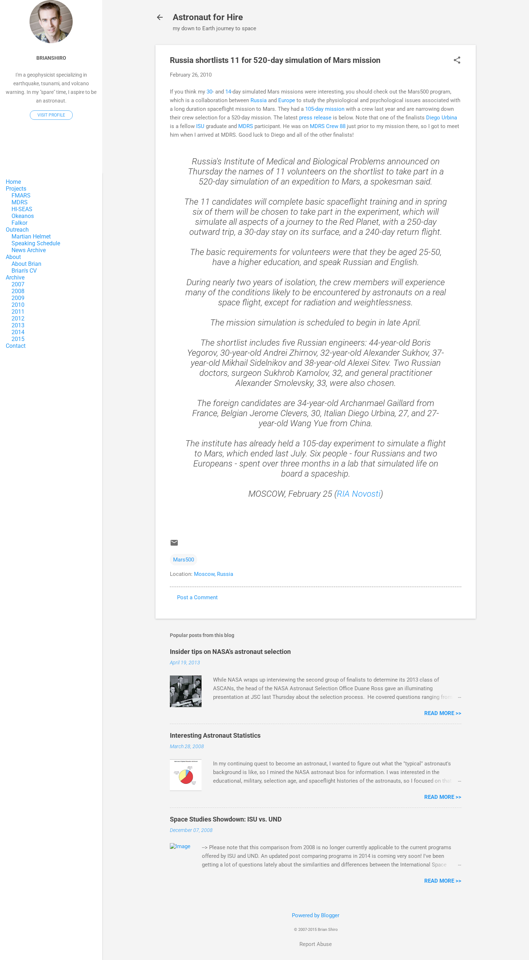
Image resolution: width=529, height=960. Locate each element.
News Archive (29, 250)
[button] (457, 61)
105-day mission (324, 109)
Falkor (19, 222)
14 (228, 91)
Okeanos (23, 216)
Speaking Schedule (36, 243)
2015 (18, 339)
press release (315, 117)
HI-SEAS (22, 209)
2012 (18, 318)
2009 (18, 298)
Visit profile (51, 115)
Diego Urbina (441, 117)
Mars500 (183, 559)
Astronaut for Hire (208, 17)
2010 (18, 304)
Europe (286, 100)
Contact (16, 345)
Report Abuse (315, 944)
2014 (18, 332)
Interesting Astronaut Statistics (215, 735)
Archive (15, 277)
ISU (200, 126)
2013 (18, 325)
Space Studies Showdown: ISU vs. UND (226, 819)
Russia (258, 100)
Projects (16, 188)
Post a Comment (197, 597)
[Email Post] (174, 545)
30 (209, 91)
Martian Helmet (31, 236)
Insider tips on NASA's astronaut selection (230, 651)
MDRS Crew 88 (327, 126)
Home (13, 181)
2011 (18, 311)
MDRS (245, 126)
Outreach (17, 229)
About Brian (26, 263)
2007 (18, 284)
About (13, 257)
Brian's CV (24, 270)
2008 (18, 291)
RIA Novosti (358, 494)
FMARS (21, 195)
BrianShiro (51, 58)
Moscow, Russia (213, 574)
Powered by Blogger (315, 915)
